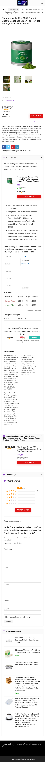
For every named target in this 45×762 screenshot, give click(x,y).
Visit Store (36, 116)
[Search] (41, 3)
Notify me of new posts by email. (18, 617)
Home (3, 9)
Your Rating (8, 543)
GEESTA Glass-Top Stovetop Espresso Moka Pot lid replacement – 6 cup (27, 640)
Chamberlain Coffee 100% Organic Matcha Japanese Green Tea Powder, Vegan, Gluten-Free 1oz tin (22, 331)
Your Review (9, 549)
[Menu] (2, 3)
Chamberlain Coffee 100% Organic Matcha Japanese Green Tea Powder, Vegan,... (28, 179)
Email (6, 609)
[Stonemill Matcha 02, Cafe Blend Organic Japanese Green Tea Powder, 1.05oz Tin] (30, 364)
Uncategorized (13, 9)
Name (6, 601)
